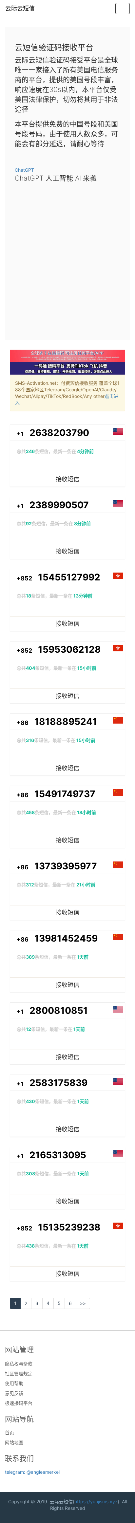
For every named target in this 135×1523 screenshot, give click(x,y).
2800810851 (58, 1010)
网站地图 (14, 1442)
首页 (9, 1432)
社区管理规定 (18, 1373)
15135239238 (69, 1227)
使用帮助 (14, 1383)
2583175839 (58, 1082)
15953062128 (69, 649)
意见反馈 (14, 1393)
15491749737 (64, 793)
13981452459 (66, 938)
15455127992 (69, 577)
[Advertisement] (67, 259)
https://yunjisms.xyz (96, 1501)
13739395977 (65, 866)
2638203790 (59, 432)
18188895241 (65, 721)
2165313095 (57, 1155)
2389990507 (59, 505)
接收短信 (67, 479)
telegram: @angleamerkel (32, 1472)
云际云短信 (20, 8)
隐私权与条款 (18, 1363)
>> (83, 1303)
